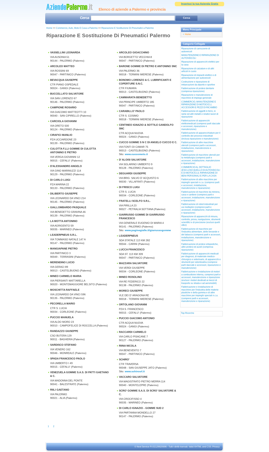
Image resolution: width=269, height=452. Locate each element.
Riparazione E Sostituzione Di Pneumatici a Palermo (127, 28)
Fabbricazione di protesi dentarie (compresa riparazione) (197, 90)
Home (49, 28)
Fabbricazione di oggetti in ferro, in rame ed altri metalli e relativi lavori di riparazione (199, 114)
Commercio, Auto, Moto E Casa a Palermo (77, 28)
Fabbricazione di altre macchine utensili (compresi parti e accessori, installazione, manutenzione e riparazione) (198, 146)
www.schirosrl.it (135, 371)
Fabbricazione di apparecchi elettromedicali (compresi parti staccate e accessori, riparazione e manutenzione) (200, 125)
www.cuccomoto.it (136, 154)
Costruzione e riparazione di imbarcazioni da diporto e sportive (198, 83)
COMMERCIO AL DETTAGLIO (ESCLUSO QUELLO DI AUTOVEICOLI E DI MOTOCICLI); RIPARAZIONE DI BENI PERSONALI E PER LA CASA (200, 171)
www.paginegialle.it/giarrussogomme (148, 230)
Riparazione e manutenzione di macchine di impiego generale (197, 96)
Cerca (84, 18)
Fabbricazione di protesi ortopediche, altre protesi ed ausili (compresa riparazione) (199, 247)
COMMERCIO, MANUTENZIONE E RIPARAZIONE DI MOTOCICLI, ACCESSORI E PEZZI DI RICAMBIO (199, 104)
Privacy (216, 446)
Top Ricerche (187, 313)
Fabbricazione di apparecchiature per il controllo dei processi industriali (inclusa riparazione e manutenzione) (200, 136)
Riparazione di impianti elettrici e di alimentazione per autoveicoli (198, 76)
